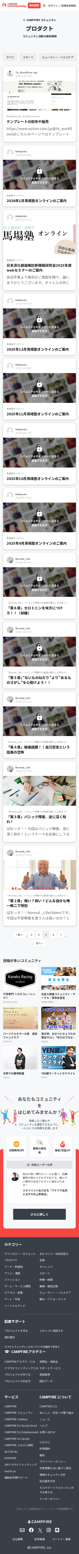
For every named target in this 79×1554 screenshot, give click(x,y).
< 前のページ (19, 934)
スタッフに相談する (51, 1330)
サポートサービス (50, 1368)
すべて (10, 57)
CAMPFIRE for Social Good (20, 1425)
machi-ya (10, 1471)
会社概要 (17, 1539)
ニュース (45, 1419)
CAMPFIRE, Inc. (41, 1547)
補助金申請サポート (16, 1477)
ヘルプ (43, 1425)
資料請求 (34, 5)
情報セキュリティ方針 (53, 1474)
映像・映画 (46, 1279)
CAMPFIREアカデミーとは (19, 1361)
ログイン (53, 5)
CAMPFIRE (10, 1406)
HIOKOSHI (10, 1458)
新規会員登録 (68, 5)
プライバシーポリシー (53, 1461)
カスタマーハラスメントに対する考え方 (57, 1490)
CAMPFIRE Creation (16, 1419)
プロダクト (11, 1260)
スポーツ (28, 57)
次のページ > (39, 943)
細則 (42, 1455)
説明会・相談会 (49, 1361)
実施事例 (45, 1374)
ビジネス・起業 (13, 1292)
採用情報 (39, 1539)
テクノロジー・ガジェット (20, 1253)
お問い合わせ (47, 1432)
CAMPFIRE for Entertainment (21, 1432)
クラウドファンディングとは (21, 1368)
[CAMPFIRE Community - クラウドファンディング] (14, 5)
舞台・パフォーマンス (53, 1299)
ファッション (12, 1279)
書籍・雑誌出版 (49, 1286)
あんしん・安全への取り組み (57, 1412)
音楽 (42, 1260)
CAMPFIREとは (48, 1406)
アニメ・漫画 (12, 1273)
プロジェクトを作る (16, 1330)
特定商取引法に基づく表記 (55, 1468)
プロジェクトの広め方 (17, 1381)
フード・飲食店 (13, 1266)
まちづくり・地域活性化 (54, 1253)
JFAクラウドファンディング (20, 1464)
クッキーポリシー (50, 1499)
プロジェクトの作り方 (17, 1374)
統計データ (46, 1381)
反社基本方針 (47, 1481)
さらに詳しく (39, 1214)
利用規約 (45, 1448)
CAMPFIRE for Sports (16, 1438)
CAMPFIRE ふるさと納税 (18, 1445)
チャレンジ (46, 1266)
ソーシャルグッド (14, 1305)
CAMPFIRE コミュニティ (41, 20)
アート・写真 (12, 1299)
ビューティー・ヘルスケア (58, 57)
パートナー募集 (61, 1539)
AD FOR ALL (11, 1451)
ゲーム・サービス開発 (17, 1286)
